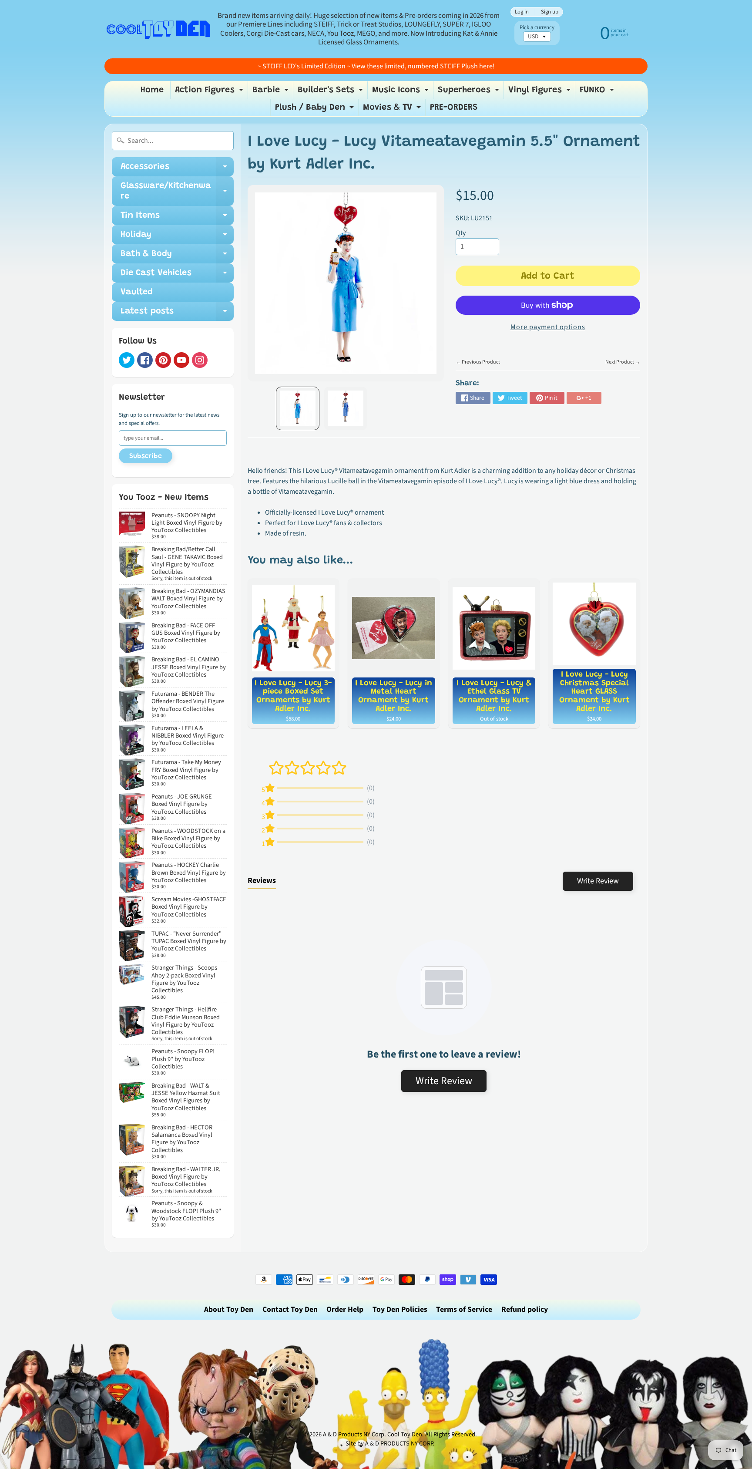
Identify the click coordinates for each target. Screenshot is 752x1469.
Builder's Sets (331, 92)
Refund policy (524, 1309)
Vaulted (137, 292)
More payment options (547, 327)
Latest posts (177, 314)
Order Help (344, 1309)
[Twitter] (126, 360)
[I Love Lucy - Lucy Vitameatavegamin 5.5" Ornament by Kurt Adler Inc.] (297, 408)
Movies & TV (393, 109)
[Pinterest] (163, 360)
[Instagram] (200, 360)
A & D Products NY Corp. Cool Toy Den (372, 1434)
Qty (461, 233)
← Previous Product (478, 362)
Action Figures (210, 92)
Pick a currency (537, 27)
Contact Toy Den (290, 1309)
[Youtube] (181, 360)
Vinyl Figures (540, 92)
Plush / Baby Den (315, 109)
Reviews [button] (262, 880)
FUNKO (598, 92)
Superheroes (469, 92)
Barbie (271, 92)
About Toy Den (228, 1309)
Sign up (549, 12)
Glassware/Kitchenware (177, 192)
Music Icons (401, 92)
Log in (522, 12)
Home (152, 90)
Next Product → (622, 362)
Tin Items (177, 218)
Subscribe (145, 456)
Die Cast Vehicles (177, 276)
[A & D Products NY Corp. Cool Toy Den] (158, 29)
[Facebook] (145, 360)
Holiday (177, 237)
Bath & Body (177, 256)
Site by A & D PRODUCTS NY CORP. (390, 1443)
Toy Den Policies (400, 1309)
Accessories (177, 169)
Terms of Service (464, 1309)
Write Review (598, 881)
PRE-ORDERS (454, 107)
